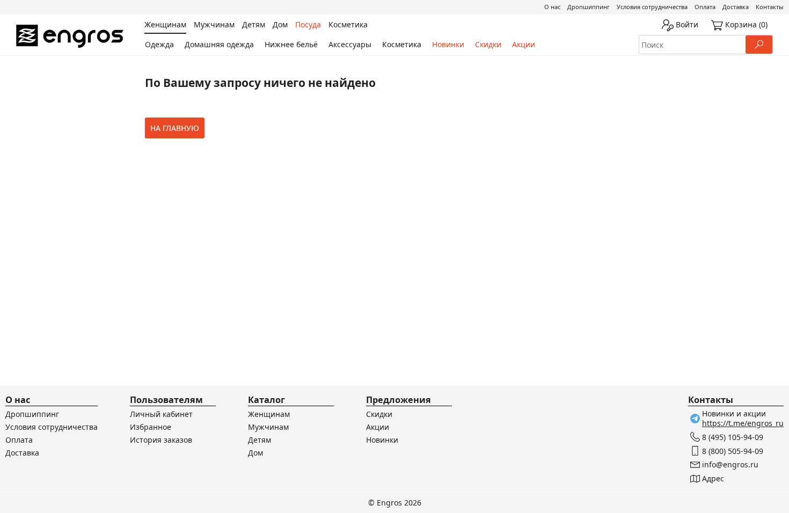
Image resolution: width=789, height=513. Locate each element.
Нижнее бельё (291, 44)
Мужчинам (268, 427)
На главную (174, 128)
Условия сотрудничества (652, 7)
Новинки (448, 44)
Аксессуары (349, 44)
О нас (552, 7)
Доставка (735, 7)
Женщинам (269, 414)
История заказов (161, 440)
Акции (523, 44)
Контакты (770, 7)
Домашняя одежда (219, 44)
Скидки (488, 44)
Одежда (159, 44)
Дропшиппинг (588, 7)
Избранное (150, 427)
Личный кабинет (161, 414)
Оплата (705, 7)
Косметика (401, 44)
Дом (255, 453)
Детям (259, 440)
